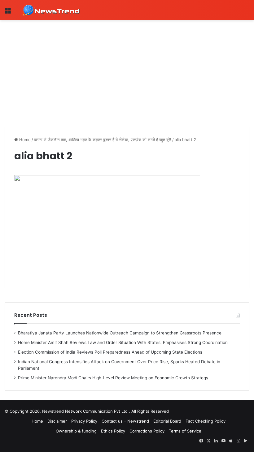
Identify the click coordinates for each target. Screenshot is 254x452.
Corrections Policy (146, 430)
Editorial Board (167, 421)
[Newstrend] (51, 10)
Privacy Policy (84, 421)
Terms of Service (185, 430)
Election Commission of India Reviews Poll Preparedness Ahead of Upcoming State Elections (110, 352)
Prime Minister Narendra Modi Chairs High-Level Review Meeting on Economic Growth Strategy (113, 377)
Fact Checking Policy (206, 421)
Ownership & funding (76, 430)
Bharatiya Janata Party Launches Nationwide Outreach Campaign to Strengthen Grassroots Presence (119, 332)
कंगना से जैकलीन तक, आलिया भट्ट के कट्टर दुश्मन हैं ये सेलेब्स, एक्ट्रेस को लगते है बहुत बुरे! (102, 139)
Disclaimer (57, 421)
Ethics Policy (113, 430)
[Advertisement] (127, 66)
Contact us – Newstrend (125, 421)
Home (24, 139)
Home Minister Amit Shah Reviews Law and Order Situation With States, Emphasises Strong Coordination (123, 342)
